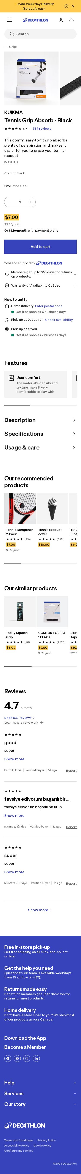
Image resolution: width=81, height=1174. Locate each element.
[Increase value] (30, 202)
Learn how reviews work (21, 722)
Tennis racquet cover (50, 532)
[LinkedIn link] (36, 1058)
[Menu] (9, 20)
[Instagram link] (26, 1058)
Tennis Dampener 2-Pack (20, 532)
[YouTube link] (17, 1058)
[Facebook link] (7, 1058)
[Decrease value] (9, 202)
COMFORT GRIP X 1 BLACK (52, 635)
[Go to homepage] (35, 20)
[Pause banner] (66, 6)
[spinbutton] (20, 202)
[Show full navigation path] (6, 47)
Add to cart (41, 247)
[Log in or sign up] (61, 20)
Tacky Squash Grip (17, 635)
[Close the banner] (73, 6)
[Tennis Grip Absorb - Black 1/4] (31, 78)
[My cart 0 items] (71, 20)
